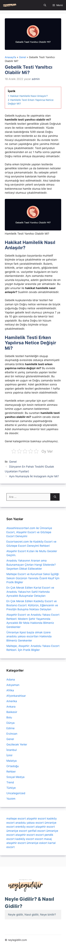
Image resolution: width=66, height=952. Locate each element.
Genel (13, 461)
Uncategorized (15, 793)
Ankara (11, 706)
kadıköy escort (24, 839)
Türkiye (11, 787)
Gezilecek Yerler (16, 744)
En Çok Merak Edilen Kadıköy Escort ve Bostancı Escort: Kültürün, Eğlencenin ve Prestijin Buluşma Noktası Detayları (32, 605)
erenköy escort (25, 826)
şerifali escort (36, 830)
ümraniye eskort (37, 843)
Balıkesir (11, 712)
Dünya (10, 722)
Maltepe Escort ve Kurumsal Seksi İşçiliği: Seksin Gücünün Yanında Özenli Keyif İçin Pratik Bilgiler (32, 578)
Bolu (9, 717)
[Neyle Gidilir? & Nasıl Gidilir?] (10, 5)
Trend (10, 782)
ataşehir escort (36, 818)
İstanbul (11, 750)
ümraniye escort (16, 830)
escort (40, 834)
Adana (10, 679)
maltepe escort (16, 818)
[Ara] (55, 497)
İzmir (9, 755)
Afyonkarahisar (16, 695)
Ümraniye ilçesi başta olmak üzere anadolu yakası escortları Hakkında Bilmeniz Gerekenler (29, 636)
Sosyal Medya (15, 777)
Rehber (11, 771)
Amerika (11, 701)
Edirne (10, 728)
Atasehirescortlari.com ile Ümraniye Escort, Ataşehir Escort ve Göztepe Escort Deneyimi (29, 532)
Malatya (11, 760)
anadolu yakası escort (29, 822)
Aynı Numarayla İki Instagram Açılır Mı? (34, 476)
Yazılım (10, 798)
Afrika (10, 690)
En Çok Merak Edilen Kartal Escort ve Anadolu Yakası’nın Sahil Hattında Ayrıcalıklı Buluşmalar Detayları (30, 591)
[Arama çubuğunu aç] (45, 5)
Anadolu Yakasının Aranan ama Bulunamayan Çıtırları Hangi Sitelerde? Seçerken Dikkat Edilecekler (31, 564)
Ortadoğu (12, 766)
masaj (48, 839)
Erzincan (11, 733)
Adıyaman (12, 685)
